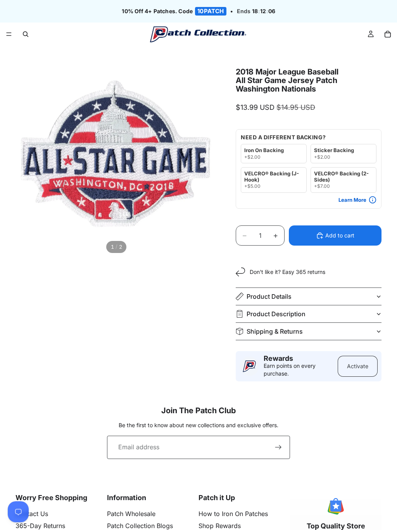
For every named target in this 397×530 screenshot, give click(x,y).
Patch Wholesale (131, 514)
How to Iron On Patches (233, 514)
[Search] (25, 34)
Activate (357, 366)
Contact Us (32, 514)
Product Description (276, 314)
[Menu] (9, 34)
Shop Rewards (219, 526)
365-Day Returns (40, 526)
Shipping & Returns (275, 331)
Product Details (269, 296)
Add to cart (339, 235)
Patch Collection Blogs (140, 526)
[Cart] (387, 34)
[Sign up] (278, 447)
